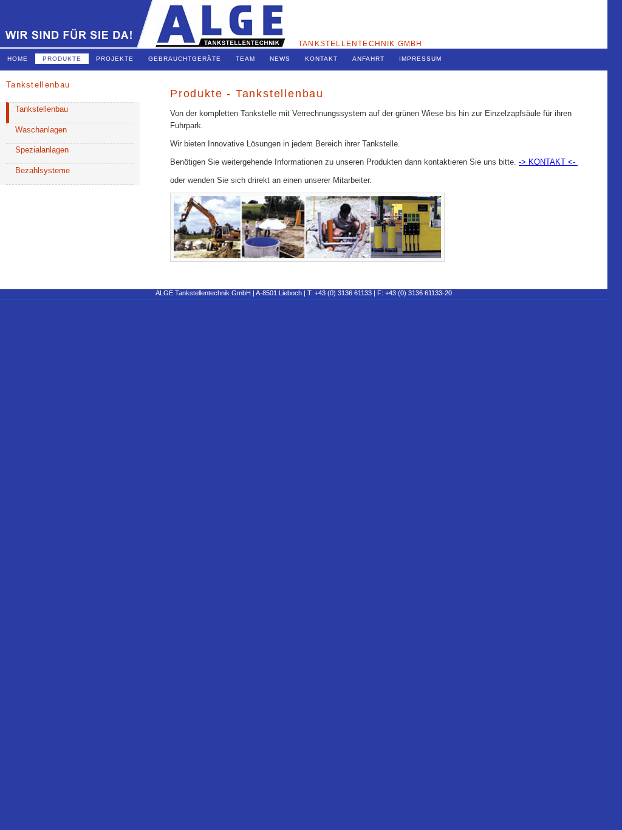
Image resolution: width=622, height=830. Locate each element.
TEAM (245, 58)
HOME (17, 58)
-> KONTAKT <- (548, 161)
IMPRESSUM (420, 58)
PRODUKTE (62, 58)
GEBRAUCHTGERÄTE (184, 58)
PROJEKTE (115, 58)
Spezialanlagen (42, 149)
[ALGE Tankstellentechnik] (143, 45)
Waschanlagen (41, 129)
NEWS (280, 58)
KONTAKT (321, 58)
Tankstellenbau (41, 109)
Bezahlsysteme (42, 170)
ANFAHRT (368, 58)
